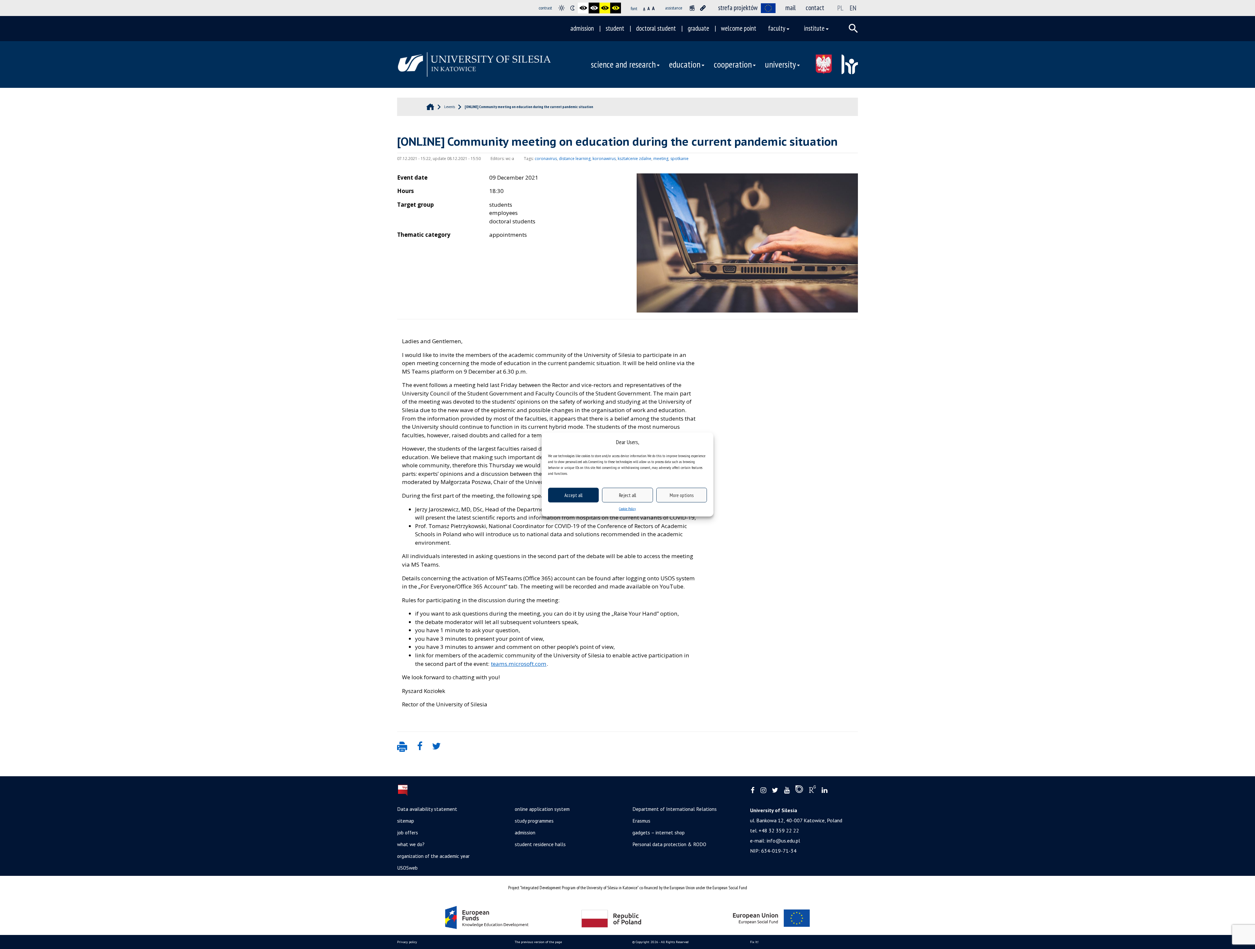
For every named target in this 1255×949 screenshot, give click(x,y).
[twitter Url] (775, 790)
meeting (660, 158)
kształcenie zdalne (634, 158)
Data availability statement (427, 809)
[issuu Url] (799, 790)
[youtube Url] (787, 790)
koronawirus (604, 158)
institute (814, 28)
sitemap (405, 820)
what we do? (411, 844)
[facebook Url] (753, 790)
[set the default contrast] (561, 8)
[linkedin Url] (824, 790)
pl (840, 7)
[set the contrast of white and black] (594, 8)
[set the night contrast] (572, 8)
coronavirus (546, 158)
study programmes (534, 820)
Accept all (573, 495)
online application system (542, 809)
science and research (623, 64)
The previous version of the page (538, 942)
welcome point (738, 28)
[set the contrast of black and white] (583, 8)
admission (582, 28)
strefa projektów (738, 7)
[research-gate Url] (812, 790)
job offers (407, 832)
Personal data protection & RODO (669, 844)
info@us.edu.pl (783, 840)
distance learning (575, 158)
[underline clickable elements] (702, 8)
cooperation (733, 64)
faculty (776, 28)
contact (815, 7)
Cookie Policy (627, 508)
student (615, 28)
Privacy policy (407, 942)
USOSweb (407, 867)
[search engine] (853, 28)
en (853, 7)
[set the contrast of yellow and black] (615, 8)
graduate (698, 28)
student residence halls (540, 844)
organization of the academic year (433, 856)
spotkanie (679, 158)
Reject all (627, 495)
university (780, 64)
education (684, 64)
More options (682, 495)
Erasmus (641, 820)
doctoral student (656, 28)
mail (790, 7)
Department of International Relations (674, 809)
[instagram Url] (763, 790)
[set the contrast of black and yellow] (604, 8)
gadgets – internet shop (658, 832)
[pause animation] (692, 8)
